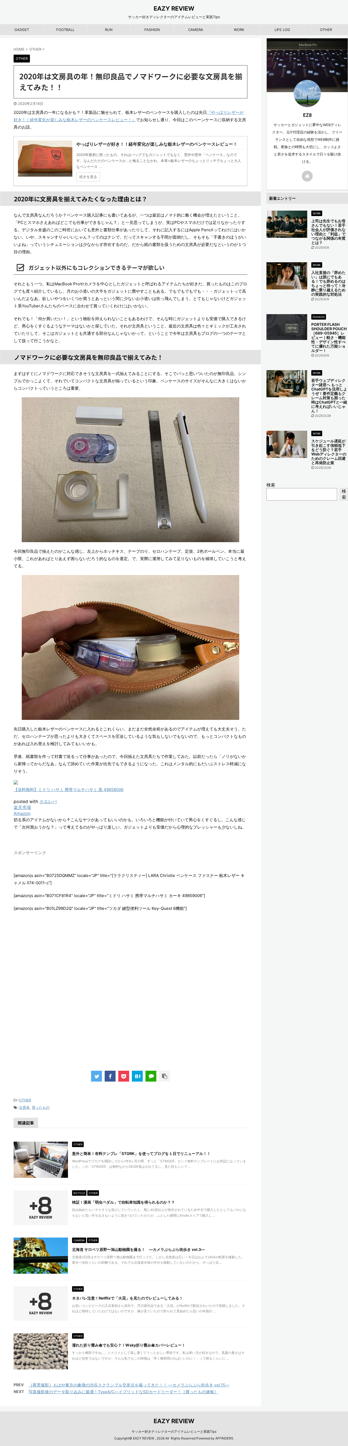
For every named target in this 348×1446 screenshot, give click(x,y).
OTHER (326, 29)
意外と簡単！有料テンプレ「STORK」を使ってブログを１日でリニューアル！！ (141, 1153)
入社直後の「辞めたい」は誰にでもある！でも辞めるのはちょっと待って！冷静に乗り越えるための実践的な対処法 (328, 283)
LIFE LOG (282, 29)
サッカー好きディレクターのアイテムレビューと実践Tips (174, 1431)
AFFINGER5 (224, 1438)
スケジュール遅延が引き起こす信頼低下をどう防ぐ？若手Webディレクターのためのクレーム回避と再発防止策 (328, 452)
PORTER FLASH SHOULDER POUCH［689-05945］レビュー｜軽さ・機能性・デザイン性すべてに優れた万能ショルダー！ (329, 337)
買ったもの (40, 1107)
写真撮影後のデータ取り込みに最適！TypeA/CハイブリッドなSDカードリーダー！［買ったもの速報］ (123, 1391)
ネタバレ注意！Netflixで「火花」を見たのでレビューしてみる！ (127, 1298)
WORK (239, 29)
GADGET (21, 29)
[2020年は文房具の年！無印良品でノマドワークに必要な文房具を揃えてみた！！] (137, 1076)
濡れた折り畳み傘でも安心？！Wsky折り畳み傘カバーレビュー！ (128, 1345)
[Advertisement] (130, 996)
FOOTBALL (65, 29)
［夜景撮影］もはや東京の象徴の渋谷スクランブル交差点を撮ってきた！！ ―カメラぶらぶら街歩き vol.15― (129, 1385)
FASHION (152, 29)
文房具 (24, 1107)
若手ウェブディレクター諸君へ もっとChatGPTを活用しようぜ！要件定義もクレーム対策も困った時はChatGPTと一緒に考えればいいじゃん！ (329, 395)
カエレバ (48, 801)
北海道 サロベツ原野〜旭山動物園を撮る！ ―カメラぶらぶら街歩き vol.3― (138, 1249)
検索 (270, 485)
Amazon (22, 813)
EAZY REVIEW (174, 8)
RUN (109, 29)
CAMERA (195, 29)
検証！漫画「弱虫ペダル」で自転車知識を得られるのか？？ (123, 1202)
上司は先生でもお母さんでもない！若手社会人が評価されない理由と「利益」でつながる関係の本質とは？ (328, 231)
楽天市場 (22, 807)
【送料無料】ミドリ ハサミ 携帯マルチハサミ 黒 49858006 (68, 789)
